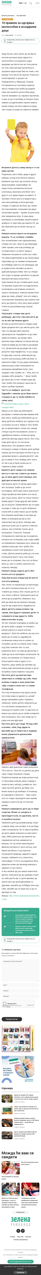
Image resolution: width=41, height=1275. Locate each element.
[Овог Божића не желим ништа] (11, 1167)
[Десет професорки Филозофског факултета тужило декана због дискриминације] (7, 1135)
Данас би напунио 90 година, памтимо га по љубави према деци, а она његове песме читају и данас (26, 1097)
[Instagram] (23, 1231)
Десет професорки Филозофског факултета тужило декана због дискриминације (25, 1134)
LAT (25, 3)
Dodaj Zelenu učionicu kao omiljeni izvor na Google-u (21, 41)
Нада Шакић (9, 35)
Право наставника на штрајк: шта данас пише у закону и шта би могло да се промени (26, 1108)
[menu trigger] (36, 3)
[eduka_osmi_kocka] (18, 1038)
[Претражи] (30, 3)
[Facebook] (18, 1231)
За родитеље (7, 19)
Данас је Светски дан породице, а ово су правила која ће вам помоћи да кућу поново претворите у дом (10, 1202)
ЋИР (20, 3)
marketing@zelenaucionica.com (20, 1261)
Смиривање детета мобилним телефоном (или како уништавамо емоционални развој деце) (29, 1202)
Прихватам (20, 1272)
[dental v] (18, 1069)
